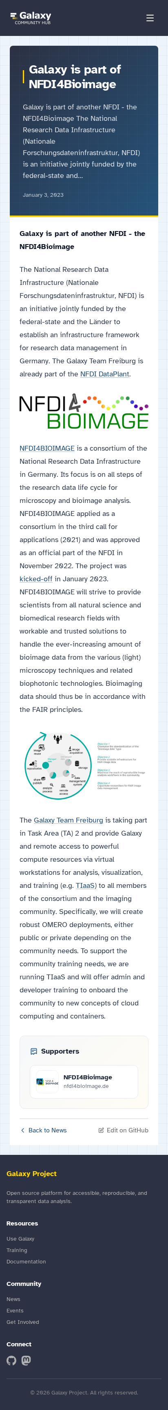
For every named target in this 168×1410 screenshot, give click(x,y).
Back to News (48, 1130)
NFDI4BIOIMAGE (47, 448)
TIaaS (85, 885)
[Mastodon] (26, 1361)
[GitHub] (11, 1361)
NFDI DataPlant (104, 373)
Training (17, 1250)
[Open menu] (150, 18)
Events (15, 1310)
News (13, 1299)
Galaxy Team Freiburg (68, 820)
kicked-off (36, 578)
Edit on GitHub (127, 1130)
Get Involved (23, 1322)
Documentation (26, 1261)
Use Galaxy (20, 1238)
